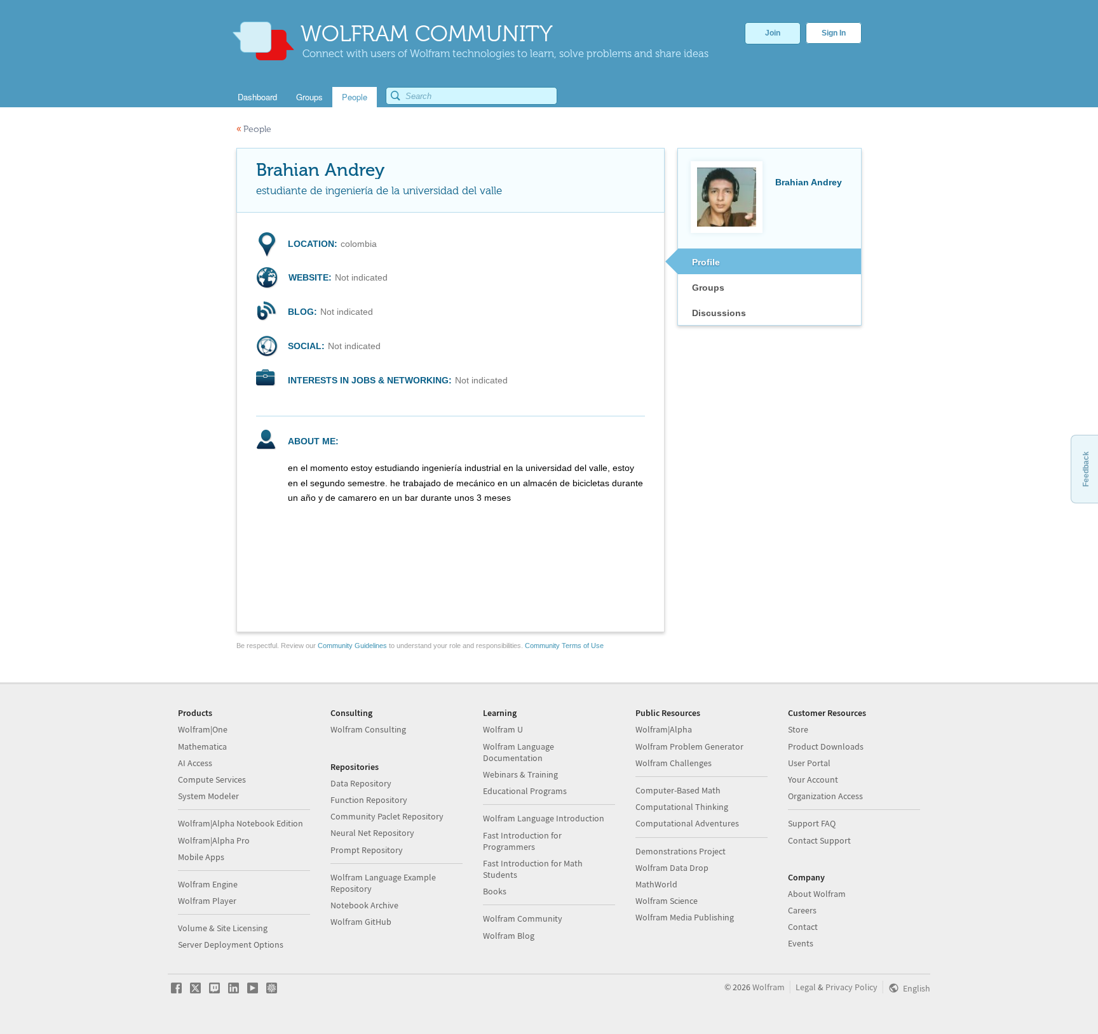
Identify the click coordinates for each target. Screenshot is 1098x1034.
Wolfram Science (666, 900)
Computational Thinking (681, 806)
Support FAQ (812, 823)
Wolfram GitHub (360, 921)
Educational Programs (525, 791)
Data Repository (360, 783)
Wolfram (768, 987)
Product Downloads (826, 746)
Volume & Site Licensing (223, 928)
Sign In (834, 33)
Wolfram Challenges (673, 763)
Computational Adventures (687, 823)
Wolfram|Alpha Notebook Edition (240, 823)
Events (800, 943)
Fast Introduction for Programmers (522, 841)
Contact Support (819, 840)
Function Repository (368, 799)
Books (494, 891)
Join (772, 33)
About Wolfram (817, 893)
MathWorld (656, 884)
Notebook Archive (364, 905)
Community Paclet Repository (387, 816)
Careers (802, 910)
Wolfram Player (207, 900)
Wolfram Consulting (368, 729)
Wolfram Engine (208, 884)
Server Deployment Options (230, 944)
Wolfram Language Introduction (543, 818)
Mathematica (202, 746)
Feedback (1085, 469)
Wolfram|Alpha (663, 729)
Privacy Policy (851, 987)
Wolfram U (503, 729)
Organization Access (825, 796)
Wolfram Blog (508, 935)
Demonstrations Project (680, 851)
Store (798, 729)
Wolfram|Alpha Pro (214, 840)
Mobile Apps (201, 857)
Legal (806, 987)
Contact (803, 926)
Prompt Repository (366, 850)
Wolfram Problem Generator (689, 746)
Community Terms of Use (564, 645)
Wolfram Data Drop (671, 867)
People (253, 129)
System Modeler (208, 796)
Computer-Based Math (678, 790)
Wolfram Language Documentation (518, 752)
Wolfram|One (202, 729)
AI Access (195, 763)
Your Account (813, 779)
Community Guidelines (352, 645)
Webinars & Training (520, 774)
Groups (708, 287)
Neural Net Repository (372, 832)
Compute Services (212, 779)
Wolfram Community (522, 918)
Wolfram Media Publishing (684, 917)
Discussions (719, 313)
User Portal (809, 763)
